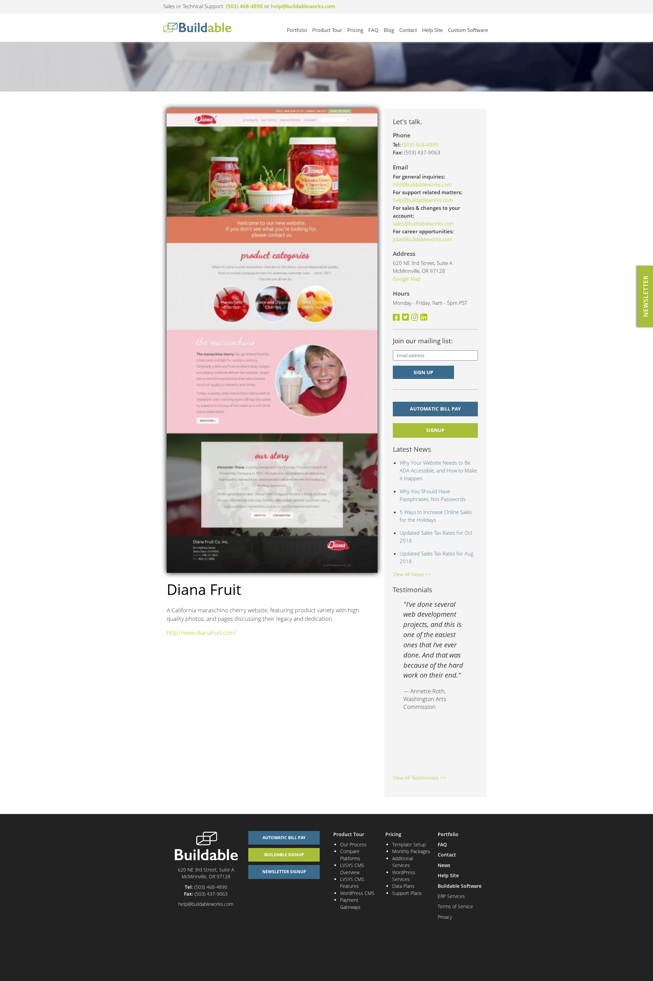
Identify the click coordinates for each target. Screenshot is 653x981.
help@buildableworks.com (303, 6)
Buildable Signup (284, 855)
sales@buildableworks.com (423, 223)
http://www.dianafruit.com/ (201, 632)
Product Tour (327, 30)
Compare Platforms (350, 854)
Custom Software (468, 30)
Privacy (445, 917)
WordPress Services (403, 875)
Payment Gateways (350, 903)
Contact (408, 30)
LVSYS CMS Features (352, 882)
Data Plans (403, 886)
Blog (389, 30)
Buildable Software (460, 886)
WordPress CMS (357, 893)
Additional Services (402, 861)
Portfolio (297, 30)
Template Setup (409, 844)
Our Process (353, 844)
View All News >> (412, 574)
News (444, 865)
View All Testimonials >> (419, 777)
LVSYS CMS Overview (352, 868)
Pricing (355, 30)
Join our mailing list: (423, 340)
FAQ (373, 30)
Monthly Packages (411, 851)
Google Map (407, 278)
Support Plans (407, 893)
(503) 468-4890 (244, 6)
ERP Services (451, 896)
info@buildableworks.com (422, 184)
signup (435, 430)
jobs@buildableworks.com (422, 239)
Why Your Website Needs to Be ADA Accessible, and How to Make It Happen (438, 470)
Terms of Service (455, 906)
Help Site (432, 30)
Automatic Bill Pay (435, 408)
